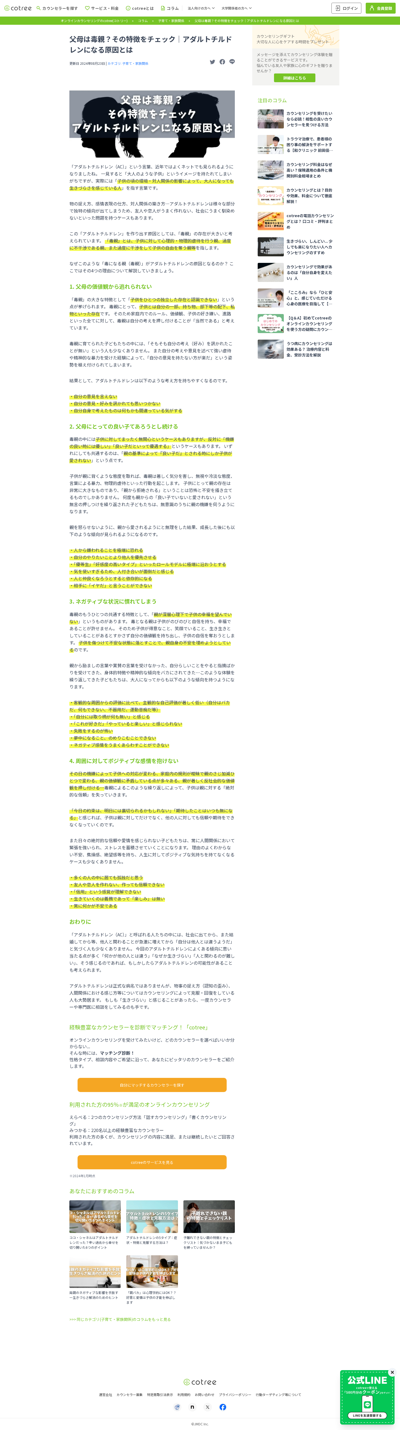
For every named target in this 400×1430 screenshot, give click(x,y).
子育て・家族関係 (171, 20)
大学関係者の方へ (234, 8)
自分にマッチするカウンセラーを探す (152, 1085)
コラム (143, 20)
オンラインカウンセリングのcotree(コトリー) (94, 20)
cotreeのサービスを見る (152, 1162)
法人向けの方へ (199, 8)
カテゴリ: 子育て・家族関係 (127, 63)
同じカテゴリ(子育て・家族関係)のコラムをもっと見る (124, 1319)
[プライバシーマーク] (177, 1407)
